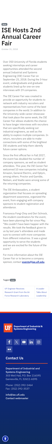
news (13, 280)
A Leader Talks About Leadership (41, 292)
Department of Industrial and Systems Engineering (23, 370)
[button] (5, 438)
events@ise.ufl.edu (33, 262)
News (4, 24)
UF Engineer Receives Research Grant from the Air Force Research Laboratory (17, 292)
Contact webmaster (17, 398)
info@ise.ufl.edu (15, 394)
